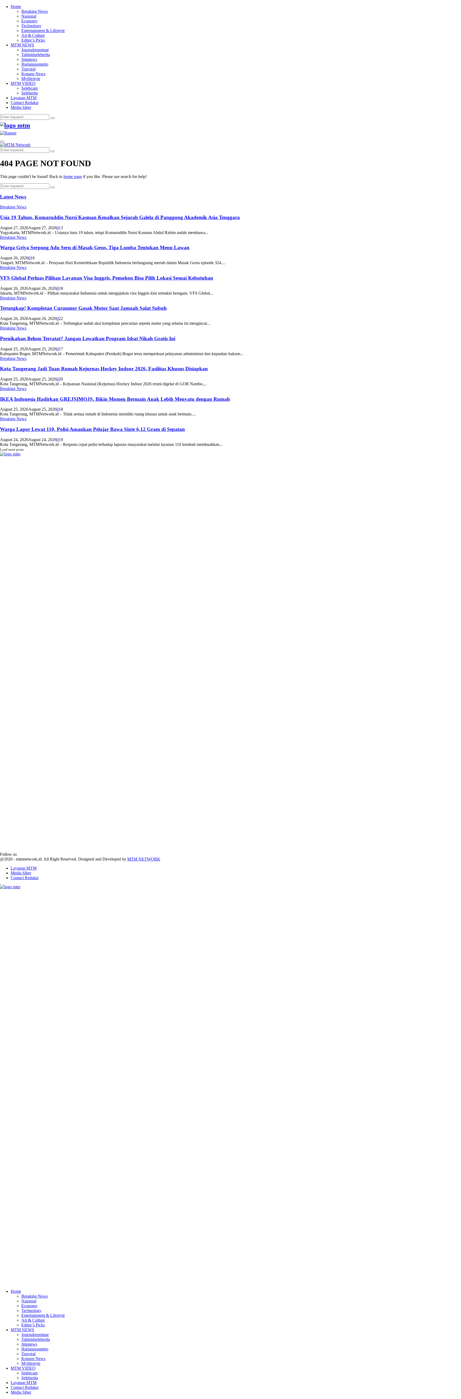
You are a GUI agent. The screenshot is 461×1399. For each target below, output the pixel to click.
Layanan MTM (24, 98)
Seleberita (29, 93)
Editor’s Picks (33, 40)
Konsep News (33, 74)
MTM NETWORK (143, 859)
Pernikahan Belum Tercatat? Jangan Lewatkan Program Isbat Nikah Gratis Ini (87, 338)
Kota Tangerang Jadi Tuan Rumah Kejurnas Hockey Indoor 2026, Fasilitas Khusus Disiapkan (104, 368)
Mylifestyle (30, 78)
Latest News (13, 197)
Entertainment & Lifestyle (43, 30)
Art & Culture (33, 35)
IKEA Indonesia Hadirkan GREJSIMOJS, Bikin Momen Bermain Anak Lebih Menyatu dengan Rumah (115, 399)
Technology (31, 25)
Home (16, 6)
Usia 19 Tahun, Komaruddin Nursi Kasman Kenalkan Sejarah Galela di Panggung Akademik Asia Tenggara (120, 217)
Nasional (28, 16)
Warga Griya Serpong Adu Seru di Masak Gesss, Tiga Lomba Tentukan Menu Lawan (94, 247)
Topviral (28, 69)
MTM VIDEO (23, 83)
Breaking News (34, 11)
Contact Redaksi (24, 102)
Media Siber (21, 107)
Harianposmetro (34, 64)
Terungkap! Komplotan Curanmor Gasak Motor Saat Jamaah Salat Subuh (83, 308)
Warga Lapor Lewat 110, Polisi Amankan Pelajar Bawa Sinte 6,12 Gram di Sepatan (92, 429)
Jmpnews (29, 59)
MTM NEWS (22, 45)
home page (72, 176)
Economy (29, 21)
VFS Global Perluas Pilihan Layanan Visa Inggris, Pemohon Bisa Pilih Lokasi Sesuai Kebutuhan (106, 278)
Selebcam (29, 88)
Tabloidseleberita (35, 54)
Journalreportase (35, 49)
